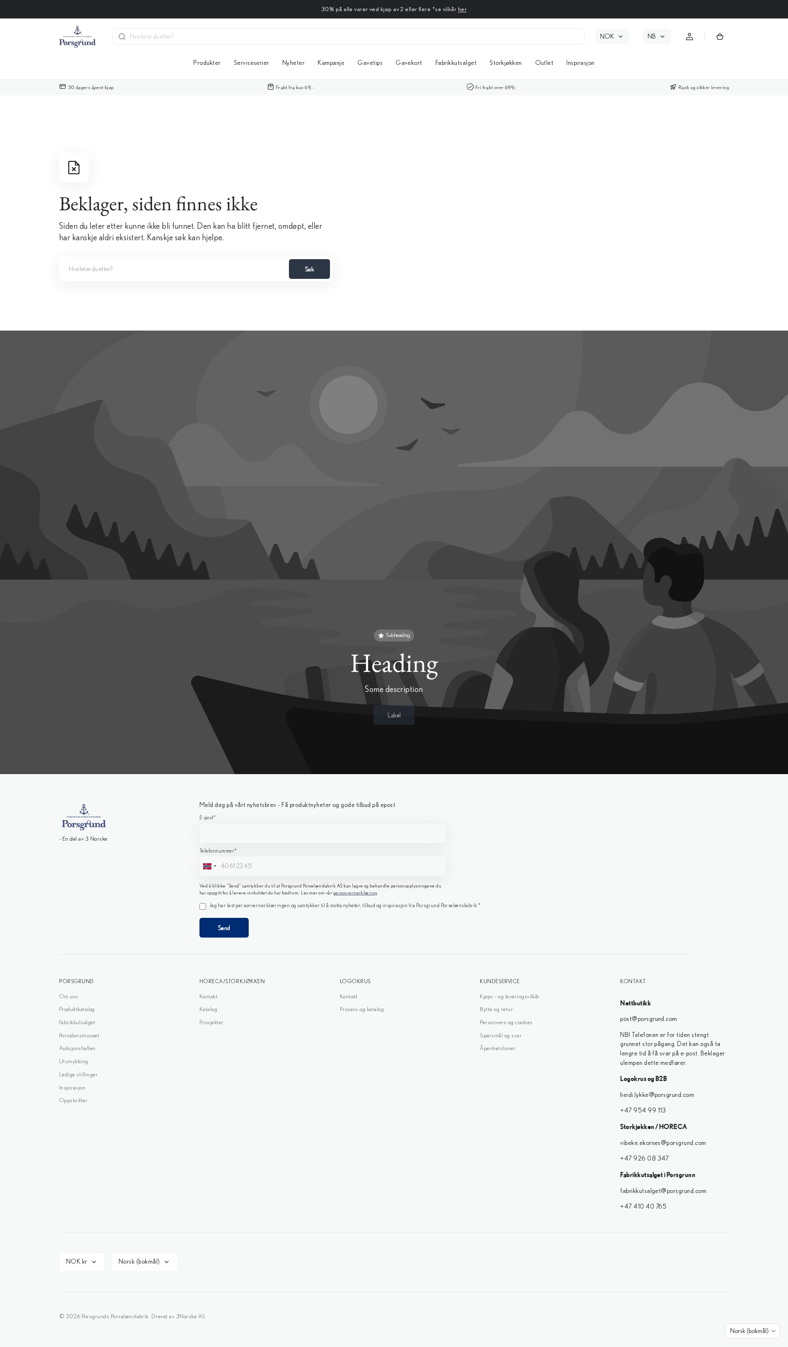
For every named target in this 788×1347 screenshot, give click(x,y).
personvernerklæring (394, 730)
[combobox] (334, 690)
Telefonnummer (345, 674)
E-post (334, 640)
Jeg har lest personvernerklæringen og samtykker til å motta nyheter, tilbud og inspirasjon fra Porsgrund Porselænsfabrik (401, 751)
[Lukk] (464, 554)
